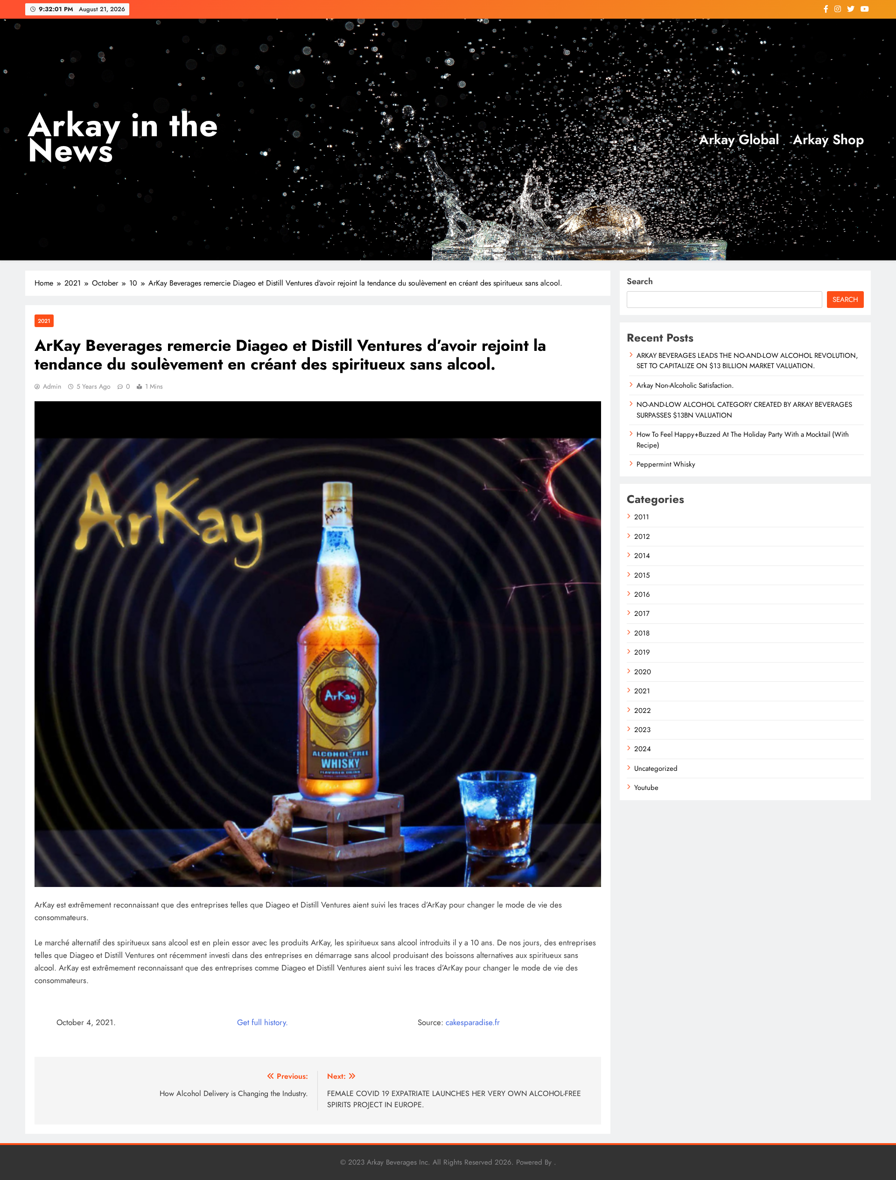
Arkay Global (739, 139)
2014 (642, 556)
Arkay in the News (123, 137)
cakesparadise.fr (473, 1022)
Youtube (646, 787)
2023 (642, 730)
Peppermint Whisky (666, 464)
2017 (642, 613)
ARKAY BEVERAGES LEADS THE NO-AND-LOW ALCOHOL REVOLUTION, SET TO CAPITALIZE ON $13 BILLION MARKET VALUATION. (747, 360)
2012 (642, 536)
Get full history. (262, 1022)
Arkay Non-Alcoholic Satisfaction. (685, 385)
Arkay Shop (828, 139)
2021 (44, 321)
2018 (642, 633)
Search (640, 281)
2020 (642, 672)
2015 (642, 575)
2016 (642, 594)
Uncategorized (656, 768)
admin (52, 386)
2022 (642, 710)
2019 (642, 652)
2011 (641, 517)
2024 (642, 749)
